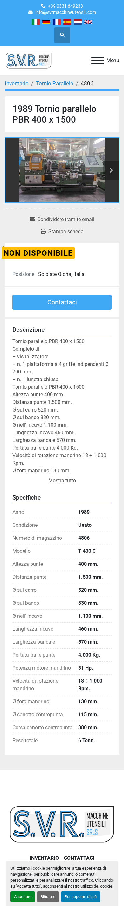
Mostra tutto (62, 480)
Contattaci (62, 302)
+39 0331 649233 (65, 6)
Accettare (22, 896)
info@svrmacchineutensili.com (65, 12)
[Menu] (97, 60)
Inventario (44, 858)
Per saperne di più (81, 896)
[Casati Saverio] (62, 824)
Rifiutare (47, 896)
